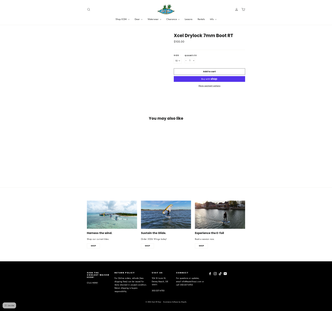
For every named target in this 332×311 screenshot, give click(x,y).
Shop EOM (121, 19)
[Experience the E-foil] (220, 215)
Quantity (191, 56)
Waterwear (153, 19)
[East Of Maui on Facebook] (210, 273)
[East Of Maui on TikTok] (220, 273)
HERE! (95, 282)
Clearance (171, 19)
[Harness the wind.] (112, 215)
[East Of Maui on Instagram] (215, 273)
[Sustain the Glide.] (166, 215)
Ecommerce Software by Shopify (174, 302)
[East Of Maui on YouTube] (225, 273)
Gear (137, 19)
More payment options (209, 85)
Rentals (201, 19)
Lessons (188, 19)
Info (212, 19)
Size (176, 55)
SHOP (93, 245)
